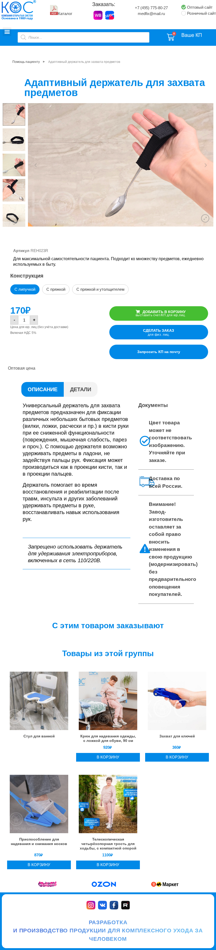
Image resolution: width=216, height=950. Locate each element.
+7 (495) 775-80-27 (151, 8)
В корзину (108, 757)
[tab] (42, 389)
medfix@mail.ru (151, 13)
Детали (80, 389)
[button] (7, 31)
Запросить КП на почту (158, 352)
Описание (42, 389)
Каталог (65, 13)
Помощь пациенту (26, 62)
